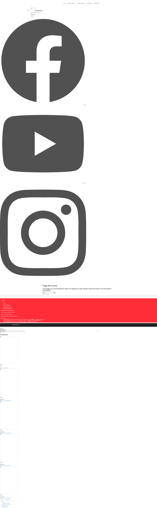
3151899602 (21, 321)
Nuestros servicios (6, 504)
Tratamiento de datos (7, 307)
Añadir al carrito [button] (3, 400)
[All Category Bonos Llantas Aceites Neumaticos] (3, 330)
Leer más (2, 368)
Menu (2, 500)
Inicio (4, 302)
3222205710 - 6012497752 (24, 320)
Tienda (4, 303)
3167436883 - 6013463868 (26, 319)
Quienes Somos (6, 304)
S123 (1, 397)
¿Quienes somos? (6, 503)
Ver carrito (33, 15)
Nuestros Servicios (7, 306)
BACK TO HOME (46, 294)
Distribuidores (5, 506)
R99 (1, 365)
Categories (7, 500)
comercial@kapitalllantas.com (39, 319)
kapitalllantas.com (15, 324)
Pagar (32, 17)
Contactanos (4, 505)
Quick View (6, 368)
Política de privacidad (7, 308)
